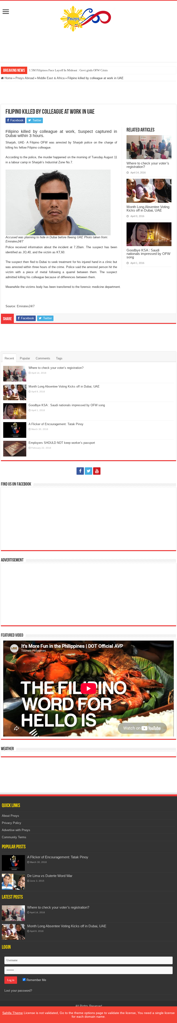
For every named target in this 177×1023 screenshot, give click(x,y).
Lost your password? (18, 990)
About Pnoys (10, 815)
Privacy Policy (11, 823)
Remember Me (36, 980)
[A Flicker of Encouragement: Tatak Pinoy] (13, 863)
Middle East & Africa (51, 78)
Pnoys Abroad (24, 78)
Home (8, 78)
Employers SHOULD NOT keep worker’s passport (62, 442)
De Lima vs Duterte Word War (49, 876)
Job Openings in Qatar (43, 70)
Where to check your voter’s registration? (148, 165)
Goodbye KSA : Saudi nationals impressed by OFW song (148, 253)
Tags (59, 358)
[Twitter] (88, 471)
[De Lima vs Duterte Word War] (13, 881)
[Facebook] (80, 471)
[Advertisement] (88, 47)
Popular (25, 358)
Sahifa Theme (12, 1013)
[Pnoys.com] (88, 17)
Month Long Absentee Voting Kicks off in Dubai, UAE (148, 208)
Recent (9, 358)
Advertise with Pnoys (16, 830)
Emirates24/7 (26, 306)
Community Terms (14, 837)
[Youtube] (96, 471)
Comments (43, 358)
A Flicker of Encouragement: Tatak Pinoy (56, 424)
